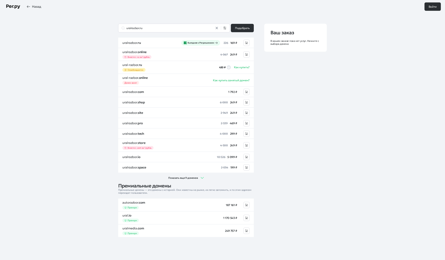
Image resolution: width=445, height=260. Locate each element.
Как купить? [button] (242, 67)
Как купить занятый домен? (231, 80)
